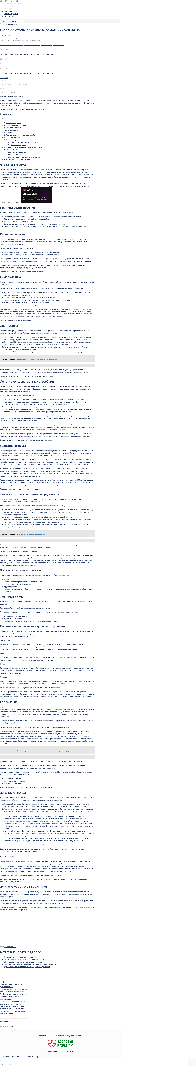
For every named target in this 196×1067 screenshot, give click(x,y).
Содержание (12, 150)
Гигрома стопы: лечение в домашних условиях (24, 147)
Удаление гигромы (13, 137)
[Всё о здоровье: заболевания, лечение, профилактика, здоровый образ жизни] (11, 3)
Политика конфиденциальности (69, 1036)
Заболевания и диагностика (15, 38)
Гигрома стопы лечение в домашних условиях (22, 40)
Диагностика (11, 133)
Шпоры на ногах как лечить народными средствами (25, 959)
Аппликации (16, 154)
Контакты (71, 1052)
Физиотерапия (10, 92)
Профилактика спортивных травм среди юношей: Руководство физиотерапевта (13, 984)
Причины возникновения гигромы (23, 142)
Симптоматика (12, 130)
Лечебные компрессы (19, 152)
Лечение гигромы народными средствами (23, 140)
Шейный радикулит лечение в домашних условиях (24, 962)
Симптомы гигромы (18, 145)
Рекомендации (51, 1052)
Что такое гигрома (13, 123)
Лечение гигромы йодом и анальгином (26, 157)
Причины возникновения (16, 125)
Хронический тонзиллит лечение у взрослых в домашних (27, 967)
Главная (7, 35)
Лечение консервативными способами (21, 135)
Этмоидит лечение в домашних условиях (20, 957)
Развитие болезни (13, 128)
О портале (42, 1036)
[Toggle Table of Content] (1, 119)
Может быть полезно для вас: (18, 159)
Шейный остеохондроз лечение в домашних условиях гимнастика (30, 964)
